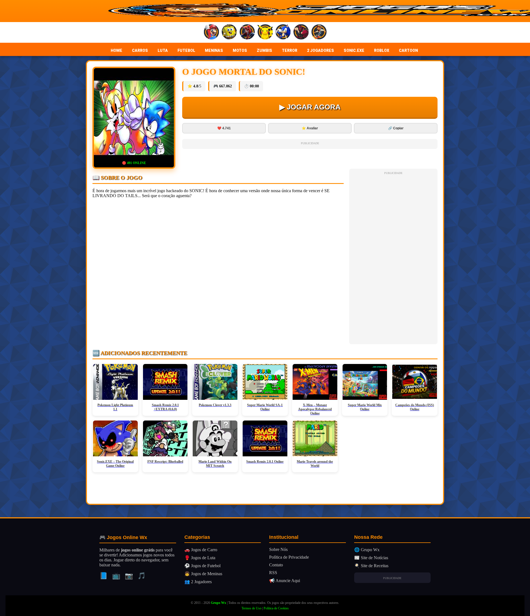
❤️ (224, 128)
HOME (116, 50)
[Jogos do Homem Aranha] (247, 32)
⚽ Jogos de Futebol (202, 565)
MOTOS (240, 50)
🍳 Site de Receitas (371, 565)
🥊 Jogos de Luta (199, 557)
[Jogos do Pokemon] (265, 32)
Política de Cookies (276, 608)
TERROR (289, 50)
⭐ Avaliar (310, 128)
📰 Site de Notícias (371, 557)
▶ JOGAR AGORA (310, 107)
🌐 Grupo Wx (367, 549)
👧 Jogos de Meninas (203, 573)
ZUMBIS (264, 50)
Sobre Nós (278, 549)
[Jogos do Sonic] (283, 32)
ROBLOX (381, 50)
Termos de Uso (251, 608)
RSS (273, 572)
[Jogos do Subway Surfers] (319, 32)
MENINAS (214, 50)
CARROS (140, 50)
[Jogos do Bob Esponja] (229, 32)
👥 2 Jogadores (198, 581)
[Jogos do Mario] (211, 32)
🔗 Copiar (396, 128)
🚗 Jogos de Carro (200, 549)
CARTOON (408, 50)
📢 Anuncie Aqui (284, 580)
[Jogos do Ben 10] (301, 32)
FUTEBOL (186, 50)
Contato (276, 565)
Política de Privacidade (289, 557)
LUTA (163, 50)
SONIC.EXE (354, 50)
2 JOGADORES (320, 50)
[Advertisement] (393, 258)
